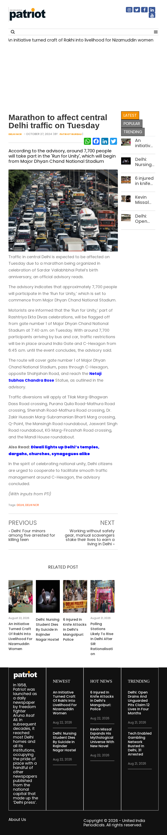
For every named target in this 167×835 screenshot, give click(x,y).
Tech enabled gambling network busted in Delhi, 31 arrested (140, 744)
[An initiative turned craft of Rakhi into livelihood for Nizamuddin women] (20, 597)
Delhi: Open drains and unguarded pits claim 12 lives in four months (145, 218)
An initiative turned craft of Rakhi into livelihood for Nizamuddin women (20, 636)
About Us (17, 819)
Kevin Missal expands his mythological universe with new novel (145, 200)
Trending (133, 132)
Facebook (142, 11)
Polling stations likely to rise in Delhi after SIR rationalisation (101, 638)
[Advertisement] (81, 75)
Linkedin (149, 11)
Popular (132, 123)
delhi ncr (32, 505)
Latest (130, 115)
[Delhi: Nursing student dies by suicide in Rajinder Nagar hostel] (48, 597)
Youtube (149, 17)
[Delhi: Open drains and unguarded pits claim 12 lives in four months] (126, 217)
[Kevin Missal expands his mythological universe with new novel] (126, 198)
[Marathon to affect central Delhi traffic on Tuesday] (63, 210)
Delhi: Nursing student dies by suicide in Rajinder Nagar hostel (47, 629)
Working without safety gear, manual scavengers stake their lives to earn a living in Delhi (90, 537)
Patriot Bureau (71, 134)
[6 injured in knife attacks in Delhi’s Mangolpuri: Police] (75, 597)
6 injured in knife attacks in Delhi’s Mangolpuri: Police (75, 629)
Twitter (134, 11)
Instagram (126, 11)
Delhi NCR (15, 134)
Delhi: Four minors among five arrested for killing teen (31, 535)
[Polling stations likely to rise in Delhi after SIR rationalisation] (102, 597)
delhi (20, 505)
